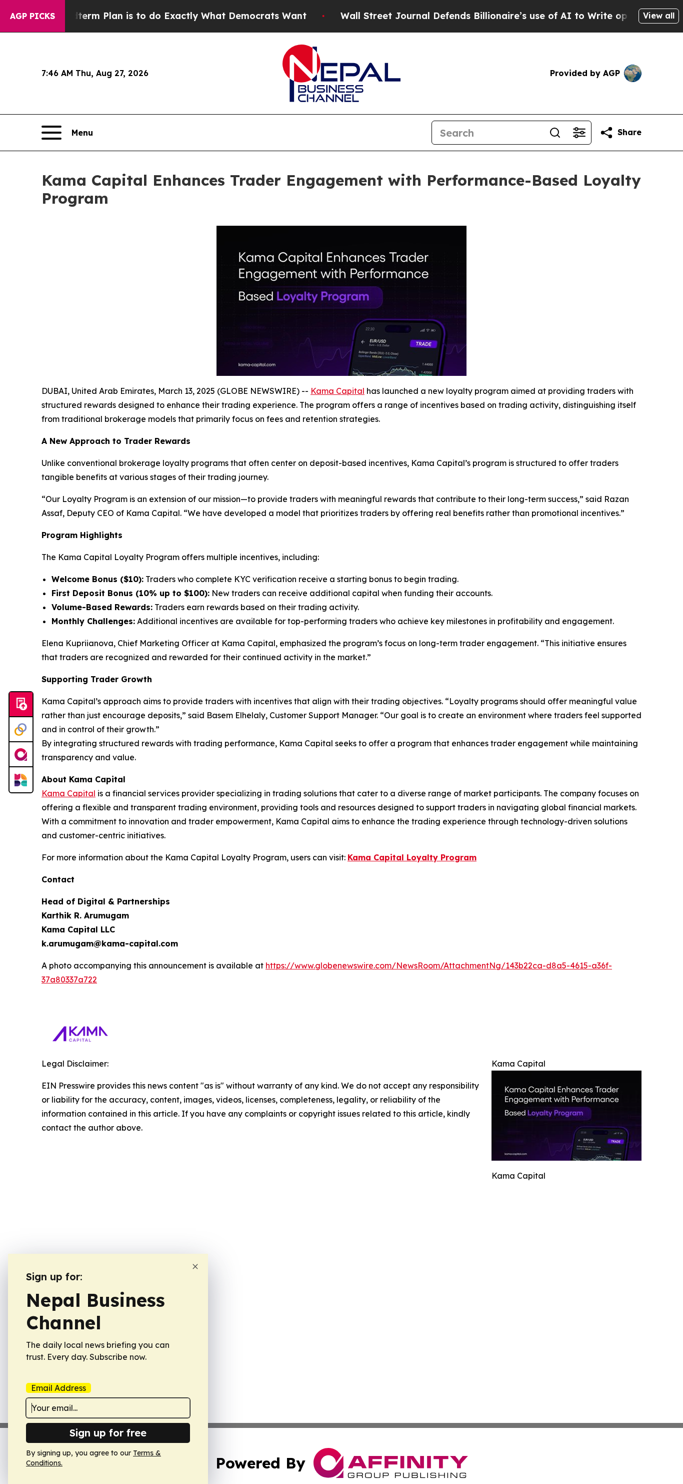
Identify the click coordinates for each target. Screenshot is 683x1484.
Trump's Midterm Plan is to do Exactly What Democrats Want (164, 16)
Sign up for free (108, 1432)
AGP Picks (32, 16)
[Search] (555, 132)
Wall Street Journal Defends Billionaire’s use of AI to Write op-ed (491, 16)
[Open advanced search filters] (579, 132)
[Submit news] (21, 704)
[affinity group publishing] (21, 754)
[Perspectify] (21, 729)
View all (658, 16)
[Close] (195, 1266)
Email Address (58, 1388)
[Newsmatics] (21, 779)
